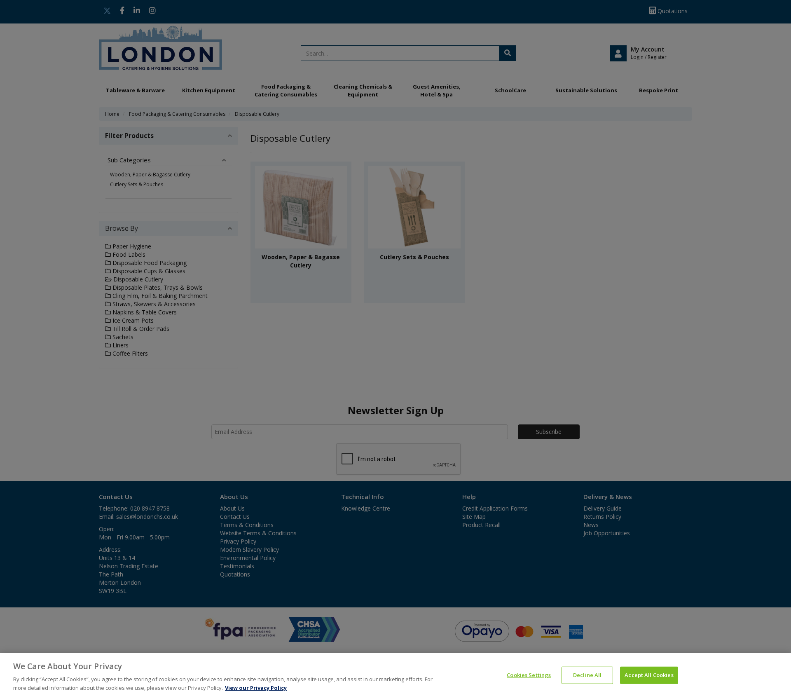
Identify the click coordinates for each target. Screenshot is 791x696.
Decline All (587, 675)
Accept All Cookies (649, 675)
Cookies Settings (529, 675)
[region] (395, 674)
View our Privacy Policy (256, 687)
